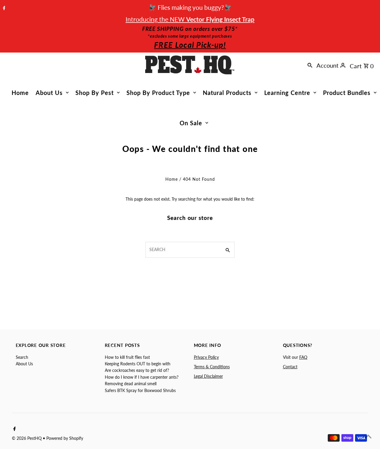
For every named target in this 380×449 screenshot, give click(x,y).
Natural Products (227, 92)
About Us (49, 92)
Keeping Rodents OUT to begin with (137, 363)
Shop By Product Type (158, 92)
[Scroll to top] (368, 437)
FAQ (303, 357)
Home (20, 92)
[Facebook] (3, 8)
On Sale (191, 122)
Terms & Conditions (212, 366)
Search (22, 357)
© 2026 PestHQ (27, 438)
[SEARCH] (310, 65)
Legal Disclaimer (208, 376)
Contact (290, 366)
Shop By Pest (94, 92)
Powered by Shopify (64, 438)
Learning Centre (287, 92)
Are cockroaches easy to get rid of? (137, 370)
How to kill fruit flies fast (127, 357)
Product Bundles (346, 92)
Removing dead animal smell (130, 383)
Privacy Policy (206, 357)
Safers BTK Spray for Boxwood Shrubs (140, 390)
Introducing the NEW (190, 19)
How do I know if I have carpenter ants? (141, 377)
